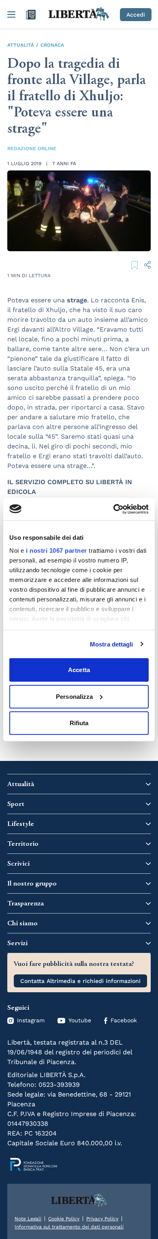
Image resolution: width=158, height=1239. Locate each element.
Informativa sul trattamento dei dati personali (69, 1226)
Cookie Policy (63, 1218)
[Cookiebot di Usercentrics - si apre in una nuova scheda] (114, 509)
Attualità (20, 45)
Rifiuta (79, 723)
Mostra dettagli (111, 643)
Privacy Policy (102, 1218)
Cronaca (52, 45)
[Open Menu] (11, 14)
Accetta (79, 669)
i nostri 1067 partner (56, 550)
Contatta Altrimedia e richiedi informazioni (80, 981)
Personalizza (74, 696)
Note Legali (28, 1218)
